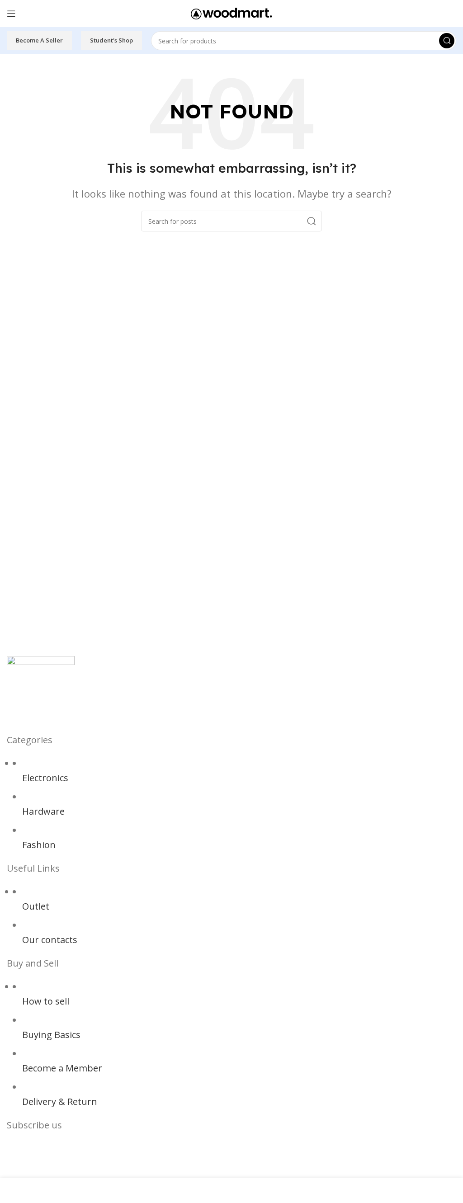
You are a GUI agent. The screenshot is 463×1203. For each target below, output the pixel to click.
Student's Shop (111, 40)
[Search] (446, 40)
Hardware (43, 811)
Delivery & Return (59, 1101)
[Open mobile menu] (11, 14)
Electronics (45, 778)
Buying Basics (51, 1034)
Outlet (35, 906)
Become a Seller (39, 40)
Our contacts (49, 940)
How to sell (45, 1001)
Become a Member (62, 1068)
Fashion (39, 845)
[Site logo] (231, 12)
